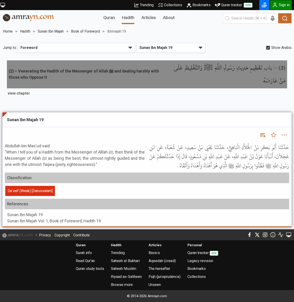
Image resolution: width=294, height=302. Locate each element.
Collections (173, 5)
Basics (154, 253)
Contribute (81, 235)
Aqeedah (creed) (162, 261)
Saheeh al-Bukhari (125, 261)
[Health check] (280, 235)
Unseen (155, 284)
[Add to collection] (262, 134)
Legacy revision (200, 261)
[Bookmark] (273, 135)
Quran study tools (90, 268)
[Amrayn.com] (28, 17)
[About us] (273, 235)
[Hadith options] (284, 135)
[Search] (284, 18)
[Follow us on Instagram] (265, 235)
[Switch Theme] (3, 5)
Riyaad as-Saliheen (126, 276)
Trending (147, 5)
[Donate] (264, 5)
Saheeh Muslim (123, 268)
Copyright (62, 235)
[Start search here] (227, 18)
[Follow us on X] (257, 235)
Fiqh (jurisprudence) (165, 276)
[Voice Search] (272, 18)
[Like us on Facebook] (249, 235)
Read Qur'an (85, 261)
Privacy (45, 235)
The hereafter (159, 268)
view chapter (19, 93)
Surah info (84, 253)
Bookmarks (201, 5)
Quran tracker (236, 5)
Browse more (122, 284)
